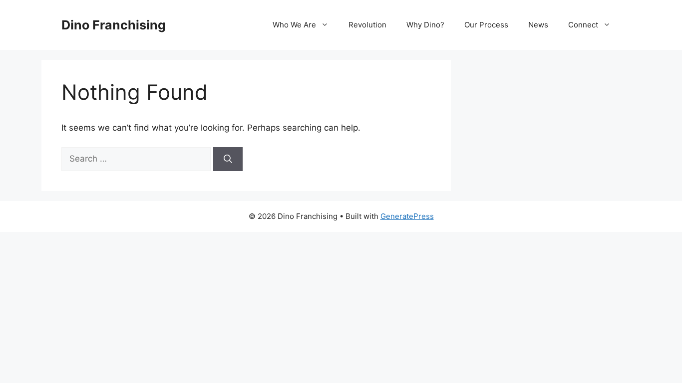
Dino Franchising (113, 24)
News (538, 24)
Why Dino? (425, 24)
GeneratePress (407, 216)
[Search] (228, 159)
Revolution (367, 24)
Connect (583, 24)
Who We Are (294, 24)
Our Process (486, 24)
